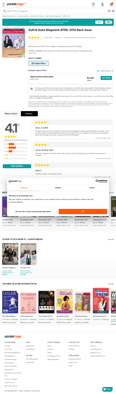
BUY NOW (106, 78)
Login (70, 366)
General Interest (23, 16)
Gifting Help (30, 362)
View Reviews (17, 166)
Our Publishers (9, 363)
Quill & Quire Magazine (53, 16)
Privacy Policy (9, 369)
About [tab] (91, 188)
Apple (49, 346)
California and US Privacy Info (13, 374)
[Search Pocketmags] (4, 11)
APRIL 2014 (66, 16)
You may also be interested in (19, 284)
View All (111, 192)
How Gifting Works (32, 359)
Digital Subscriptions (9, 16)
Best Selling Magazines (12, 352)
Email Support (30, 349)
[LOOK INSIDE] (13, 57)
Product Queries (74, 346)
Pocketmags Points (53, 356)
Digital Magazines (53, 359)
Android (50, 349)
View (4, 225)
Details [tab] (58, 188)
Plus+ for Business (11, 366)
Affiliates (72, 349)
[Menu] (3, 4)
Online (49, 352)
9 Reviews (48, 37)
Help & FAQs (30, 346)
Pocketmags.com (96, 349)
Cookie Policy (9, 382)
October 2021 (62, 220)
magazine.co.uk (95, 352)
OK (83, 211)
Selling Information (75, 359)
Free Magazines (10, 356)
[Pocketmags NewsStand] (15, 4)
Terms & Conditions (11, 379)
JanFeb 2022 (7, 220)
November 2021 (45, 220)
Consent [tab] (24, 188)
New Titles (8, 349)
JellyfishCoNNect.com (97, 356)
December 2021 (26, 220)
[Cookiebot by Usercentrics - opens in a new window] (97, 181)
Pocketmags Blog (10, 359)
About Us (93, 346)
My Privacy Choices (11, 386)
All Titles (7, 346)
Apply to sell (73, 362)
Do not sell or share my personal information (33, 211)
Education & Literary (37, 16)
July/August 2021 (100, 220)
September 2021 (81, 220)
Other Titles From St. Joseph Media (22, 239)
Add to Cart (11, 225)
